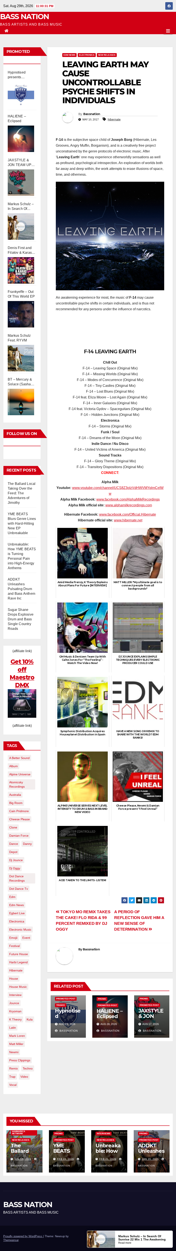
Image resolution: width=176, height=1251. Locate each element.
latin (12, 1027)
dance (13, 843)
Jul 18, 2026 (23, 1159)
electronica (16, 921)
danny (27, 843)
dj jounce (16, 860)
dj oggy (14, 868)
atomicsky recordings (17, 784)
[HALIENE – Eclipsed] (21, 139)
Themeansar (10, 1240)
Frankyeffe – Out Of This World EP (21, 294)
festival (14, 946)
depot (13, 852)
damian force (19, 835)
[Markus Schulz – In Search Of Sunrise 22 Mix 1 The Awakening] (21, 226)
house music (18, 986)
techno (28, 1068)
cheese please (19, 819)
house (13, 978)
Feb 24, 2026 (65, 1159)
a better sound (19, 758)
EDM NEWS (69, 55)
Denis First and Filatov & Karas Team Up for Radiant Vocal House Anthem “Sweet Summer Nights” (20, 250)
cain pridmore (19, 811)
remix (13, 1068)
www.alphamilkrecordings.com (128, 505)
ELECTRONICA (86, 55)
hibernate (16, 970)
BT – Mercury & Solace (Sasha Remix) (20, 382)
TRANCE (60, 1005)
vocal (13, 1085)
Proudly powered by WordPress (23, 1236)
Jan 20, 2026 (150, 1159)
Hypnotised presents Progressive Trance (17, 75)
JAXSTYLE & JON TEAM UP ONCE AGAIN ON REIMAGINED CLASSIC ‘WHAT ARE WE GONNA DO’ (22, 162)
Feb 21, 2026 (107, 1159)
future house (18, 954)
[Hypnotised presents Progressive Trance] (21, 95)
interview (15, 995)
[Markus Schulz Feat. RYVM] (21, 358)
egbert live (17, 913)
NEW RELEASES (106, 55)
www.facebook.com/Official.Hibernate (127, 514)
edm (12, 897)
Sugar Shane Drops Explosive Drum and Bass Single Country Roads (20, 619)
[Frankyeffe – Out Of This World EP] (21, 314)
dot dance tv (18, 888)
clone (13, 827)
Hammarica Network (18, 1132)
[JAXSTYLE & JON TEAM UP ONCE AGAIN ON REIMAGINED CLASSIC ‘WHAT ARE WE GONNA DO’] (21, 182)
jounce (14, 1003)
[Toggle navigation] (168, 31)
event (26, 937)
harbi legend (18, 962)
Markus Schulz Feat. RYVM (19, 338)
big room (16, 803)
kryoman (15, 1011)
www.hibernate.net (128, 520)
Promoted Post (65, 998)
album (13, 766)
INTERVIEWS (103, 1133)
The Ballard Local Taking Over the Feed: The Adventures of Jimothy (21, 493)
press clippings (19, 1060)
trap (12, 1076)
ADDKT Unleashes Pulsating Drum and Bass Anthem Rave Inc (21, 589)
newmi (13, 1052)
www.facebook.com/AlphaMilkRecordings (128, 499)
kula (30, 1019)
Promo (102, 999)
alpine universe (19, 774)
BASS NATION (24, 16)
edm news (16, 905)
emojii (13, 937)
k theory (15, 1019)
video (24, 1076)
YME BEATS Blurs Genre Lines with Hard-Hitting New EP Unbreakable (22, 523)
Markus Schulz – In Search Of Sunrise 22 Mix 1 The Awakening (21, 206)
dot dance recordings (17, 878)
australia (15, 794)
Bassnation (91, 114)
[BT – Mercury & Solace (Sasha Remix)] (21, 402)
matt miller (16, 1044)
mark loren (17, 1035)
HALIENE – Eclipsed (17, 118)
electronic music (20, 929)
